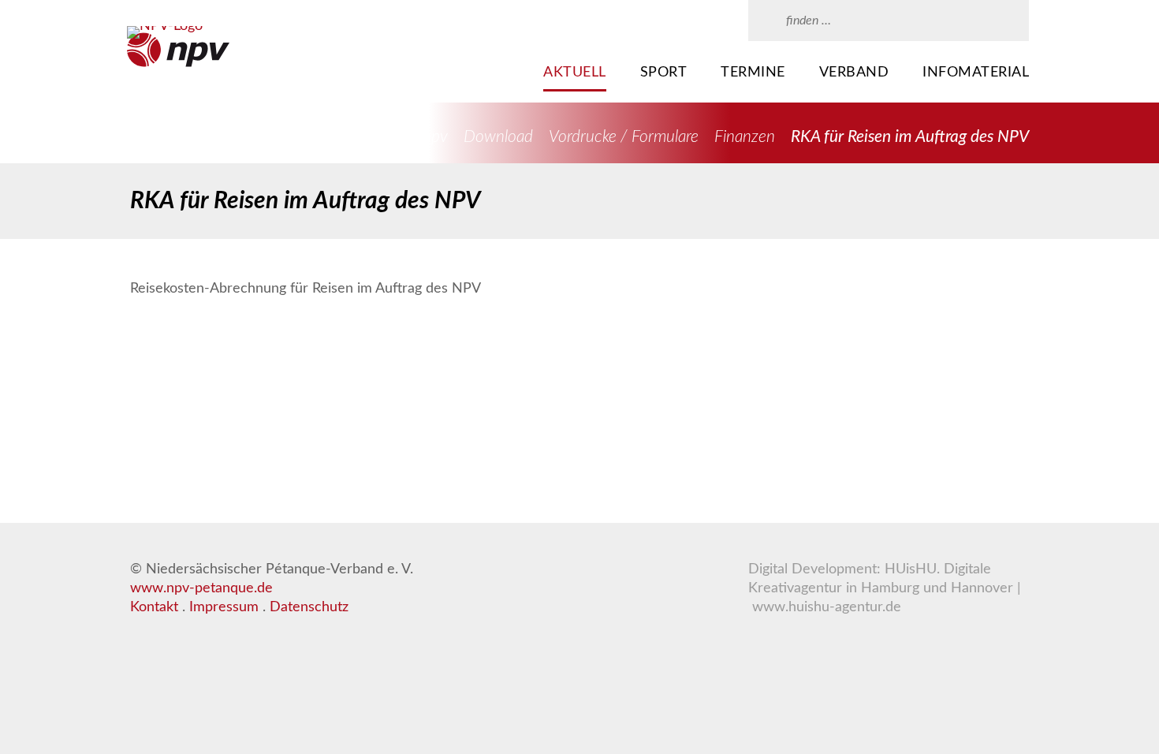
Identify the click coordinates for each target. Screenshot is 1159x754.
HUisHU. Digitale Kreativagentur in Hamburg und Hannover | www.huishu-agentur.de (884, 588)
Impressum (224, 607)
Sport (664, 72)
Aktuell (574, 72)
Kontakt (154, 607)
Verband (854, 72)
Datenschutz (309, 607)
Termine (753, 72)
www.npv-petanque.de (201, 588)
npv (435, 137)
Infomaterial (975, 72)
